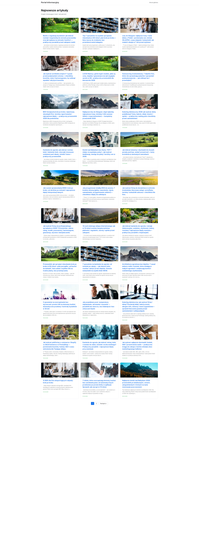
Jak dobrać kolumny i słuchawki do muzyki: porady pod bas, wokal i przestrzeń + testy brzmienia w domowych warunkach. (138, 152)
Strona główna (153, 2)
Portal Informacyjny (50, 2)
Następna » (103, 403)
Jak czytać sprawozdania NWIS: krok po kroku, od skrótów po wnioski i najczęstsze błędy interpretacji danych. (59, 190)
